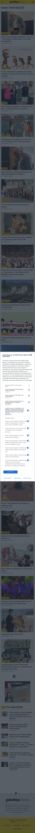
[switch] (28, 390)
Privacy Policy (27, 478)
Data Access (17, 478)
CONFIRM (10, 472)
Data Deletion (8, 478)
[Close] (31, 355)
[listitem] (17, 386)
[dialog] (17, 416)
